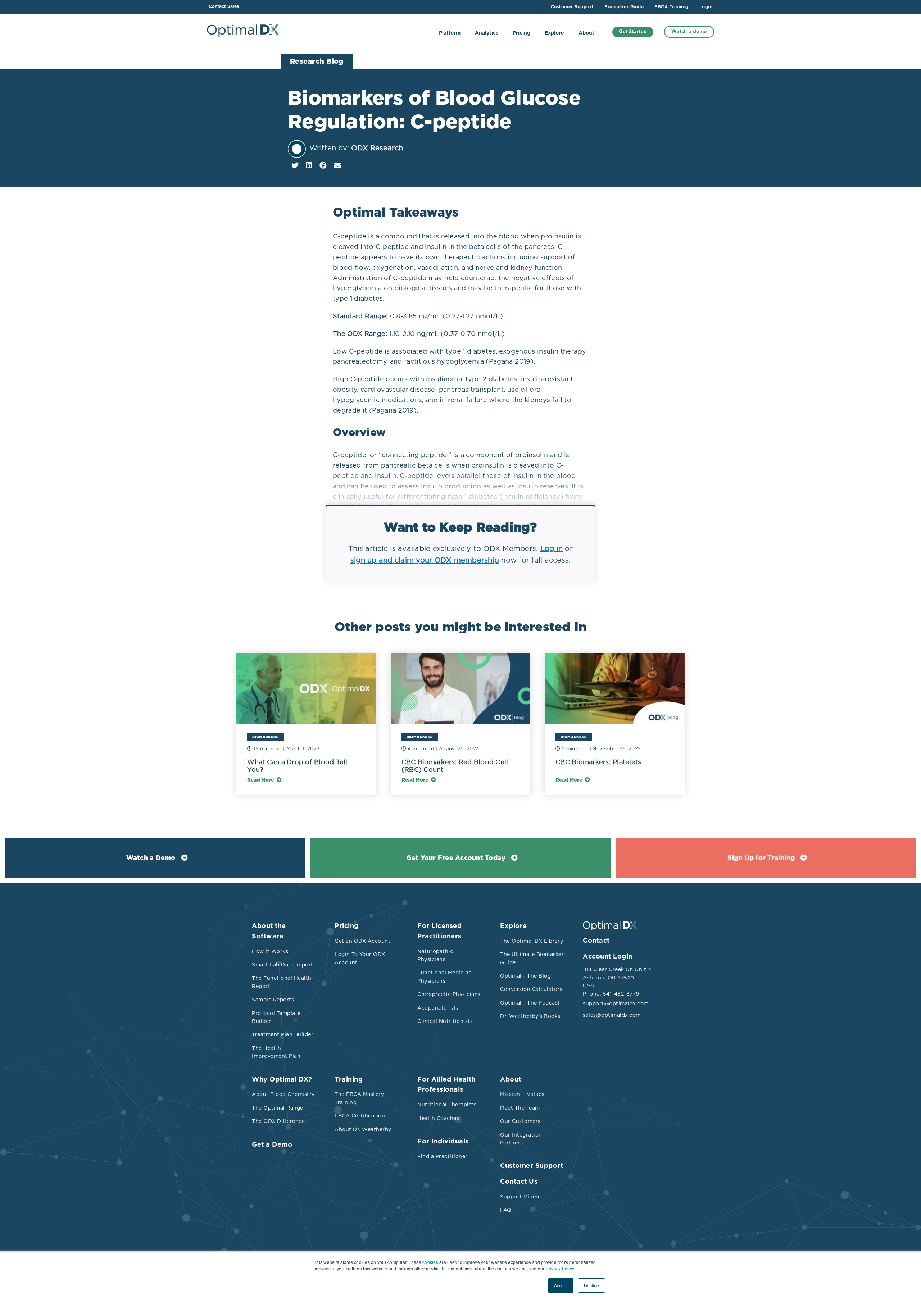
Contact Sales (224, 6)
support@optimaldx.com (615, 1003)
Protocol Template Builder (276, 1017)
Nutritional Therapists (446, 1104)
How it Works (270, 951)
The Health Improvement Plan (276, 1052)
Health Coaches (438, 1118)
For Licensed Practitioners (439, 931)
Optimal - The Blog (525, 976)
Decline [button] (591, 1285)
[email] (337, 165)
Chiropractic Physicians (449, 994)
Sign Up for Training (761, 858)
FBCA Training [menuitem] (671, 7)
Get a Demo (272, 1145)
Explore (554, 33)
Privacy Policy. (560, 1268)
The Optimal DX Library (531, 941)
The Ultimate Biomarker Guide (532, 958)
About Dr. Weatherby (363, 1129)
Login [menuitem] (706, 7)
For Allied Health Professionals (446, 1084)
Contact (596, 941)
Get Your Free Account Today (456, 858)
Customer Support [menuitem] (572, 7)
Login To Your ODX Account (360, 958)
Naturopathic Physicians (435, 955)
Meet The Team (520, 1108)
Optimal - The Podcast (530, 1003)
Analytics (486, 33)
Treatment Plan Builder (282, 1034)
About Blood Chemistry (283, 1094)
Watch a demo (689, 31)
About (586, 33)
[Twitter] (295, 165)
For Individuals (443, 1141)
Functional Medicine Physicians (444, 976)
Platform (449, 33)
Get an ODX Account (362, 941)
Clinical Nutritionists (445, 1021)
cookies (430, 1262)
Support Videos (521, 1196)
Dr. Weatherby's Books (530, 1016)
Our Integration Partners (521, 1139)
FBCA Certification (360, 1116)
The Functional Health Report (282, 982)
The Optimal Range (277, 1108)
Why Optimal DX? (282, 1079)
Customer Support (531, 1166)
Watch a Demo (151, 858)
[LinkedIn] (309, 165)
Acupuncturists (438, 1008)
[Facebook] (323, 165)
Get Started (633, 31)
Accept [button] (560, 1285)
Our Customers (520, 1121)
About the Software (269, 931)
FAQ (506, 1210)
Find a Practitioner (442, 1156)
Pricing (521, 33)
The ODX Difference (278, 1121)
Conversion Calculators (531, 989)
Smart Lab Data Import (282, 965)
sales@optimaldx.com (612, 1015)
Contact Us (518, 1182)
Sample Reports (273, 999)
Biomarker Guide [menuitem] (624, 7)
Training (349, 1079)
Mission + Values (522, 1094)
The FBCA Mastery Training (359, 1098)
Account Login (607, 956)
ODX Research (377, 148)
